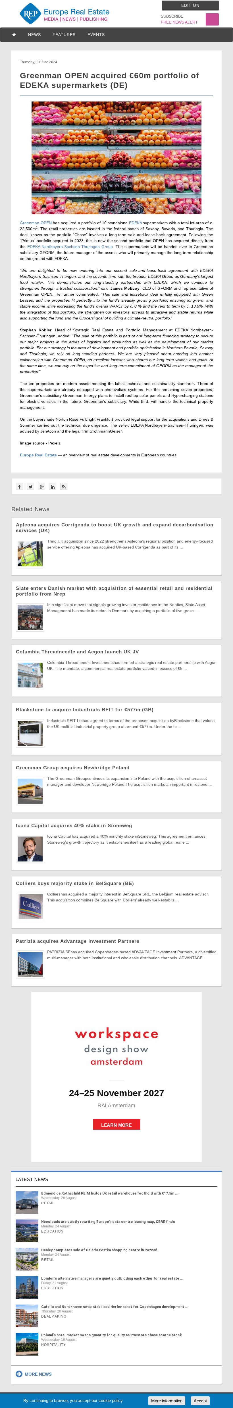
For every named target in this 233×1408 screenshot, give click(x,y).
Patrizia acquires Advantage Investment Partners (78, 941)
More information (166, 1400)
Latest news (32, 1179)
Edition (190, 5)
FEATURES (64, 34)
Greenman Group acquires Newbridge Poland (73, 767)
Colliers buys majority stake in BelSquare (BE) (75, 883)
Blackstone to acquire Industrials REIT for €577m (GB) (85, 709)
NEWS (34, 34)
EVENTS (96, 34)
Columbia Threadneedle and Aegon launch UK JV (77, 652)
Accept (200, 1400)
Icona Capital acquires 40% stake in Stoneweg (74, 825)
